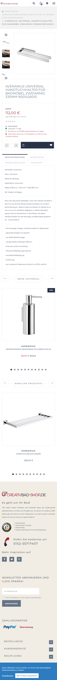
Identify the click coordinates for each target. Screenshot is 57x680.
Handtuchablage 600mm (28, 454)
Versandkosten (21, 117)
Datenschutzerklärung (33, 598)
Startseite (11, 11)
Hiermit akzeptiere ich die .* (23, 598)
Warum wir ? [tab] (37, 163)
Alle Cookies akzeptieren (27, 676)
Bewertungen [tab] (37, 157)
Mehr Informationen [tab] (15, 157)
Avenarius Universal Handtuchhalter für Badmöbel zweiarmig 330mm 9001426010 (25, 91)
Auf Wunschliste (51, 145)
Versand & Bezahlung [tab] (15, 163)
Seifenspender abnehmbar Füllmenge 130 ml (28, 349)
